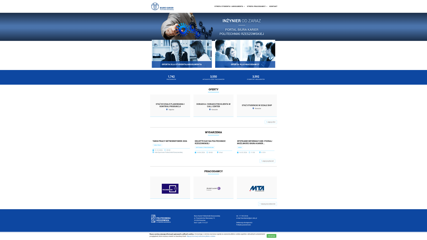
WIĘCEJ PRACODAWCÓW (268, 204)
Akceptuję (271, 236)
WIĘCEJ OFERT (271, 122)
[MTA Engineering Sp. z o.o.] (257, 189)
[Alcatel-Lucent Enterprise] (213, 188)
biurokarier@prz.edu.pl (249, 218)
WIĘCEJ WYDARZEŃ (268, 161)
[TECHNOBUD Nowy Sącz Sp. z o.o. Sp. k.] (170, 189)
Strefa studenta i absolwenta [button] (229, 6)
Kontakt (273, 6)
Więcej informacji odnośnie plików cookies (201, 236)
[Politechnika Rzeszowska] (171, 218)
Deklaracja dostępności (244, 222)
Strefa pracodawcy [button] (256, 6)
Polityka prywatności (243, 225)
